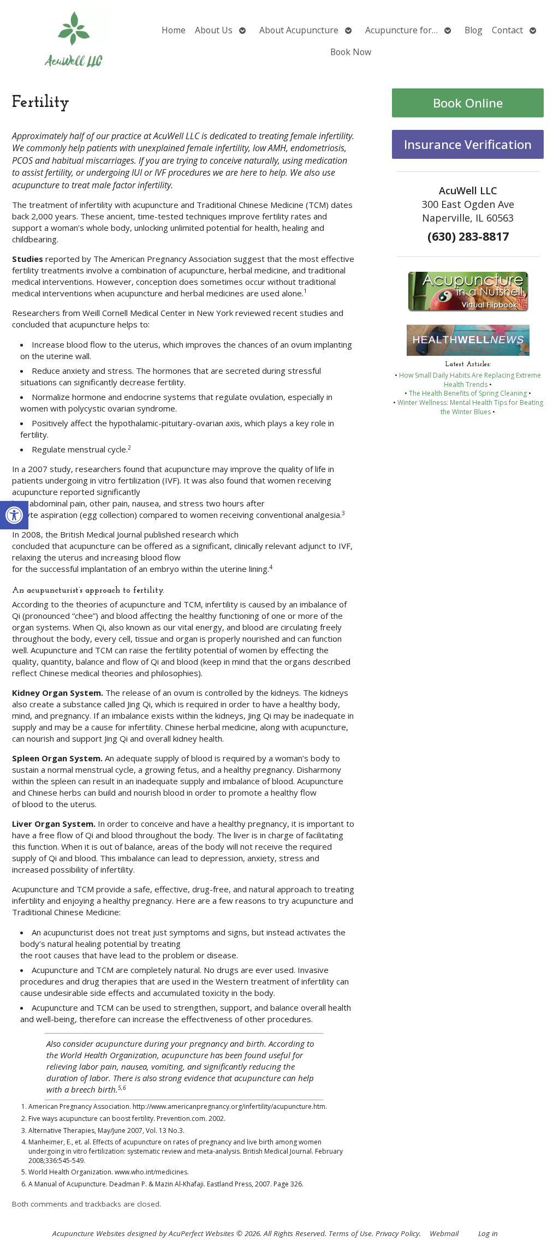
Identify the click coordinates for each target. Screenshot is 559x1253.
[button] (14, 515)
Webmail (444, 1233)
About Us (214, 30)
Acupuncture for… (401, 30)
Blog (474, 30)
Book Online (468, 102)
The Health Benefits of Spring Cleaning (468, 393)
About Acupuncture (298, 30)
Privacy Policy (397, 1233)
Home (174, 30)
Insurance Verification (468, 144)
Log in (488, 1233)
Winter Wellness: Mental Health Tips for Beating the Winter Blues (470, 407)
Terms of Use (350, 1233)
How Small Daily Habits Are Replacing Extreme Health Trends (470, 380)
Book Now (350, 52)
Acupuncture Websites (88, 1233)
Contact (507, 30)
